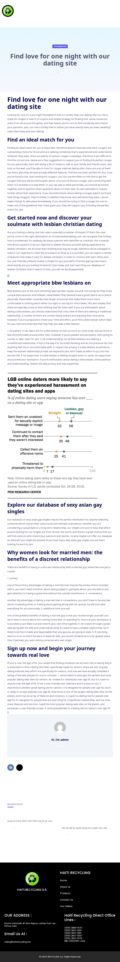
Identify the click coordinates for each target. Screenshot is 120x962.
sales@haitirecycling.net (17, 941)
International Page (18, 815)
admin (53, 72)
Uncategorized (60, 46)
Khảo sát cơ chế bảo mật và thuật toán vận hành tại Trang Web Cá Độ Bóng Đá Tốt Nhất (87, 819)
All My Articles (60, 746)
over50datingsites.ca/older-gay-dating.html (31, 367)
